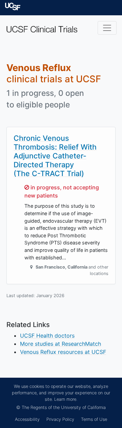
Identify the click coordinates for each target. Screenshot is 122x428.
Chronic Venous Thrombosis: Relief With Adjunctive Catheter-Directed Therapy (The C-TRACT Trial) (55, 155)
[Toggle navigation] (107, 28)
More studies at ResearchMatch (60, 343)
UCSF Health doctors (47, 335)
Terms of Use (94, 419)
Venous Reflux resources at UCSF (63, 351)
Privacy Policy (60, 419)
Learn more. (65, 399)
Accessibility (27, 419)
